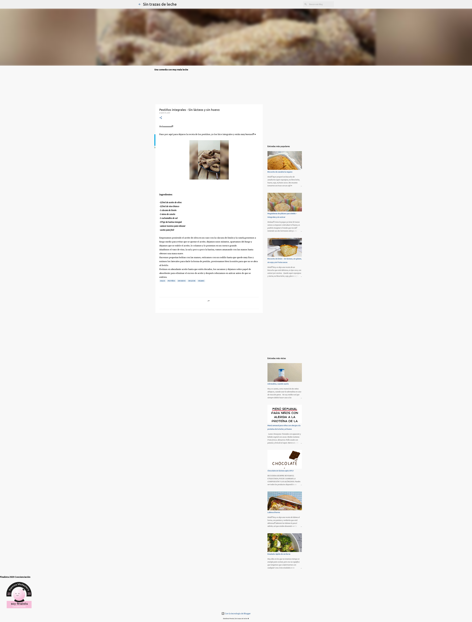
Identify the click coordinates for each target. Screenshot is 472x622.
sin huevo (181, 281)
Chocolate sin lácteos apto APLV (280, 471)
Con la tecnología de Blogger (237, 613)
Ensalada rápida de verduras (278, 554)
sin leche (191, 281)
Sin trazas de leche (160, 4)
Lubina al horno (273, 512)
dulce (162, 281)
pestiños (171, 281)
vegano (201, 281)
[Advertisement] (166, 329)
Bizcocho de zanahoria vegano (279, 172)
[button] (160, 118)
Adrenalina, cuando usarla (278, 384)
